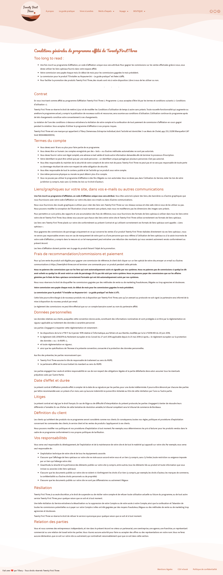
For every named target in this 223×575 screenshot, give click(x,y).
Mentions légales (165, 569)
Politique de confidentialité (205, 569)
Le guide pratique (67, 11)
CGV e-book (183, 569)
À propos (50, 11)
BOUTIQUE (138, 11)
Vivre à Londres (86, 11)
